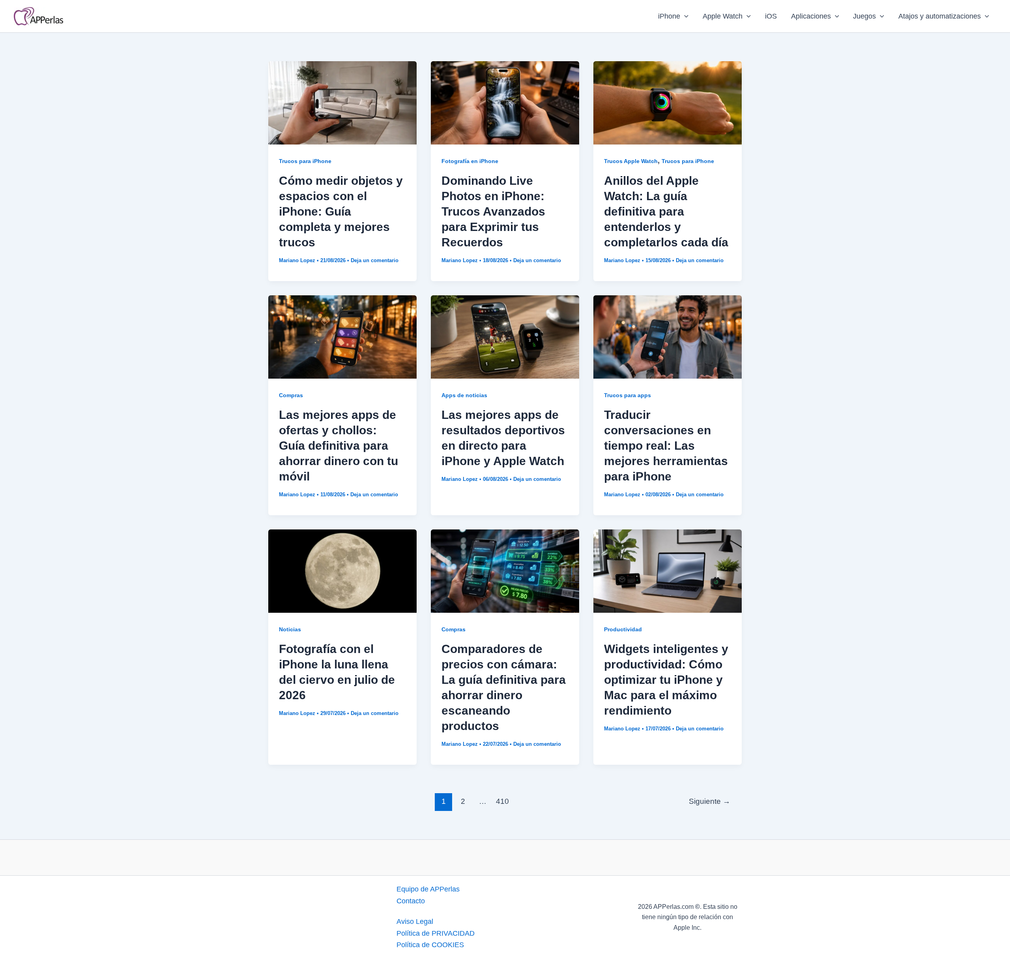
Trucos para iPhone (305, 161)
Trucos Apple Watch (631, 161)
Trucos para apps (627, 395)
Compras (291, 395)
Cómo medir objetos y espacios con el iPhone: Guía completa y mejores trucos (341, 211)
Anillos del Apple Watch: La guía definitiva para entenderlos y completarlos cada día (666, 211)
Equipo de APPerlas (428, 889)
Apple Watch (723, 16)
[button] (684, 16)
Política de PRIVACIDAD (436, 933)
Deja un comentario (374, 260)
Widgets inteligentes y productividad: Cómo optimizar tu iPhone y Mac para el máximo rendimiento (666, 679)
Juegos (864, 16)
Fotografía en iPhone (469, 161)
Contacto (411, 901)
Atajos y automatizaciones (939, 16)
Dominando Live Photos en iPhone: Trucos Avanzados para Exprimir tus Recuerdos (493, 211)
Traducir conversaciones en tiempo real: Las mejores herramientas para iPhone (666, 445)
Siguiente (709, 801)
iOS (771, 16)
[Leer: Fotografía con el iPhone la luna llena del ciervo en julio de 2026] (342, 570)
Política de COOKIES (430, 945)
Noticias (290, 629)
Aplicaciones (811, 16)
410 (502, 801)
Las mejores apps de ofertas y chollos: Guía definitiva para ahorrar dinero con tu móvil (338, 445)
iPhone (669, 16)
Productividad (623, 629)
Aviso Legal (415, 921)
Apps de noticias (464, 395)
